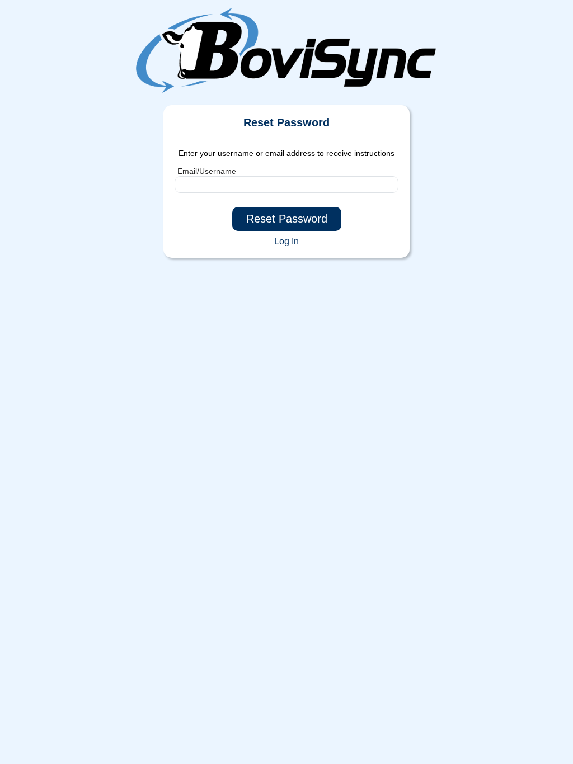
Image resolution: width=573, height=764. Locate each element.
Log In (286, 241)
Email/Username (206, 171)
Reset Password (286, 219)
